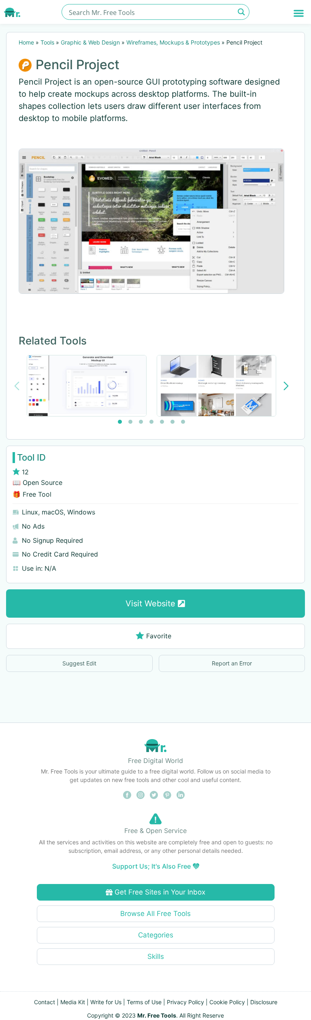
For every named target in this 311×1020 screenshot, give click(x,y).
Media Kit (72, 1002)
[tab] (120, 421)
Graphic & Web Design (90, 42)
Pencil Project (77, 64)
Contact (44, 1002)
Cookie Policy (227, 1002)
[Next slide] (286, 386)
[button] (298, 13)
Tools (47, 42)
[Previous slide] (17, 386)
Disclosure (263, 1002)
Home (26, 42)
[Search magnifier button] (241, 12)
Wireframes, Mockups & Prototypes (173, 42)
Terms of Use (144, 1002)
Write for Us (105, 1002)
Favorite (158, 636)
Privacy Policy (185, 1002)
